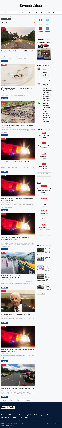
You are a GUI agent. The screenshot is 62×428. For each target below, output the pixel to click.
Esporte (19, 12)
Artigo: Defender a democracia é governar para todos (44, 229)
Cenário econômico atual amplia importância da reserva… (44, 190)
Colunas (14, 417)
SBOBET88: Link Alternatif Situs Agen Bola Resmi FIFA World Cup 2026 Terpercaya (23, 420)
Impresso (44, 44)
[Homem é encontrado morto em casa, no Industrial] (18, 149)
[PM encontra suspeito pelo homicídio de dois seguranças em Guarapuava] (18, 224)
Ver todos (48, 124)
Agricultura (32, 12)
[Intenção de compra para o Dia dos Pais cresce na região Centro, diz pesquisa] (40, 267)
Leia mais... (4, 61)
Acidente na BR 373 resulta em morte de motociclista (17, 388)
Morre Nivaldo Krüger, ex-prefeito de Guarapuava (16, 314)
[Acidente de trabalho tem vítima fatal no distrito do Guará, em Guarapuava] (18, 337)
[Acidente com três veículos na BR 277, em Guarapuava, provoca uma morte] (18, 263)
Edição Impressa (5, 417)
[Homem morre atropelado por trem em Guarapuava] (18, 112)
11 (23, 400)
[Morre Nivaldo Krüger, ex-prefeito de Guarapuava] (18, 301)
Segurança (44, 12)
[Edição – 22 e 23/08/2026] (44, 51)
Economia (25, 12)
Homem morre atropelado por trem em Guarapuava (17, 125)
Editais (50, 12)
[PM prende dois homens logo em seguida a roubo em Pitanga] (40, 276)
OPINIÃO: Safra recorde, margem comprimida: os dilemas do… (43, 202)
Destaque (4, 27)
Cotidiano (7, 12)
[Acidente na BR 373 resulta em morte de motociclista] (18, 375)
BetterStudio (58, 423)
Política (14, 12)
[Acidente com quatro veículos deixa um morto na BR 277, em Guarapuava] (18, 185)
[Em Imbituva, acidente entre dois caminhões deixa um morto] (18, 38)
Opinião (44, 224)
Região (38, 12)
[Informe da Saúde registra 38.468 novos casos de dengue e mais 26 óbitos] (18, 75)
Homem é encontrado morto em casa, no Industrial (17, 162)
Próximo (28, 400)
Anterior (4, 400)
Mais (54, 12)
